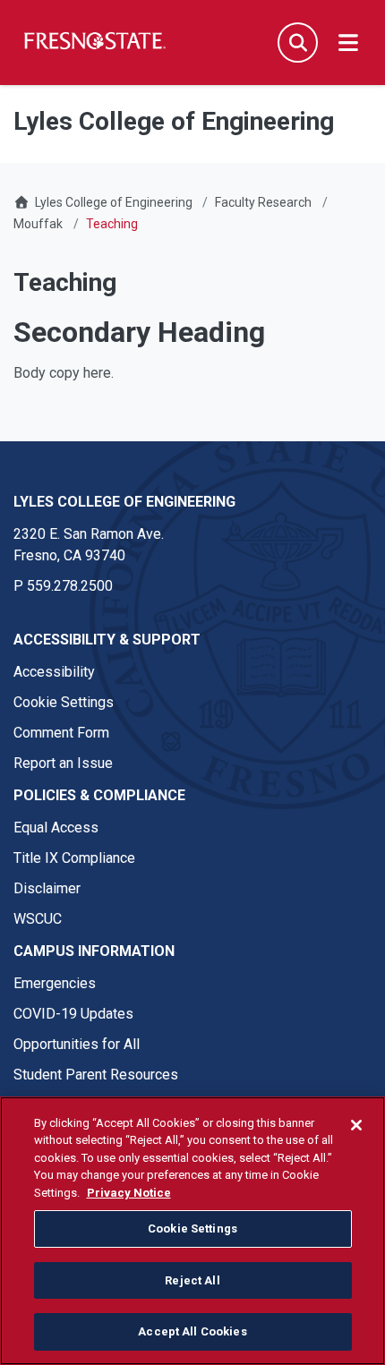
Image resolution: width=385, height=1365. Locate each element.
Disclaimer (47, 888)
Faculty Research (263, 202)
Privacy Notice (129, 1192)
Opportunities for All (76, 1044)
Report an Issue (63, 763)
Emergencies (54, 983)
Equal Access (55, 827)
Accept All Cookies (192, 1331)
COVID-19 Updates (73, 1013)
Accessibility (54, 671)
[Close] (356, 1125)
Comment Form (61, 732)
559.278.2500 (70, 585)
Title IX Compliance (74, 857)
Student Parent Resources (95, 1074)
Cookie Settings (63, 702)
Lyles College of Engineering (115, 202)
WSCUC (37, 918)
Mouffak (38, 224)
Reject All (192, 1280)
